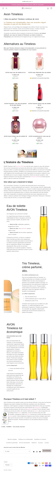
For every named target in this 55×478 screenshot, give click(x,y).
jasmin (36, 411)
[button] (3, 8)
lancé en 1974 (20, 166)
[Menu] (7, 413)
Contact (47, 442)
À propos (40, 442)
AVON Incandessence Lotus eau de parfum (39, 137)
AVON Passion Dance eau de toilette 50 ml (39, 104)
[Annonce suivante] (52, 1)
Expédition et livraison (40, 439)
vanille (10, 416)
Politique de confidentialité (25, 439)
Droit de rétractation (24, 442)
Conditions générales (12, 442)
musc (28, 414)
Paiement (34, 442)
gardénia (29, 409)
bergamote (38, 407)
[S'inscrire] (29, 451)
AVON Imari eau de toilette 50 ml (15, 72)
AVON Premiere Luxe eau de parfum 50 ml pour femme (15, 104)
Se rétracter (46, 450)
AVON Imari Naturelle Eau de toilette (39, 72)
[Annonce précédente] (2, 1)
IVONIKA (9, 470)
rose (19, 412)
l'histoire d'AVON (35, 176)
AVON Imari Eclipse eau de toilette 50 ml (15, 137)
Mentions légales (12, 439)
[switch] (4, 422)
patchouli (23, 228)
